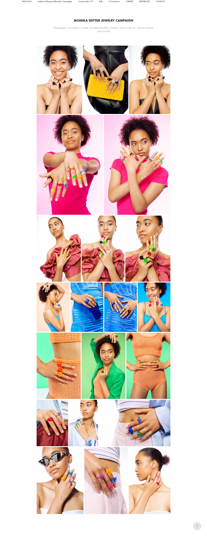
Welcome (27, 1)
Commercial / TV (85, 1)
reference (144, 1)
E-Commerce (114, 1)
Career (129, 1)
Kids (101, 1)
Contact (160, 1)
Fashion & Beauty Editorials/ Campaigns (55, 1)
